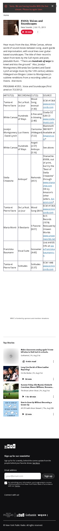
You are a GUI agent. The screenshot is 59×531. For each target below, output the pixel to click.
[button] (29, 356)
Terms (17, 486)
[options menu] (37, 32)
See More (36, 463)
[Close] (52, 6)
